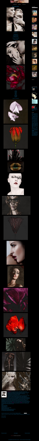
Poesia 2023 (33, 126)
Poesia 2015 (33, 125)
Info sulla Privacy (3, 417)
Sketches (32, 128)
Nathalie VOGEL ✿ (34, 44)
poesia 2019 (34, 134)
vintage (36, 135)
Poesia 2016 (36, 125)
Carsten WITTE (6, 414)
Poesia (37, 123)
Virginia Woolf (36, 130)
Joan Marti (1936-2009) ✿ (34, 64)
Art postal (37, 114)
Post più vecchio (27, 433)
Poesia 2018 (28, 414)
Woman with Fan (33, 131)
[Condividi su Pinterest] (26, 413)
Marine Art (32, 121)
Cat (32, 116)
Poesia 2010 (33, 124)
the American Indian (33, 135)
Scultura (37, 127)
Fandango (14, 414)
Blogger (29, 439)
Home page (16, 433)
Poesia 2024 (36, 126)
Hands (32, 120)
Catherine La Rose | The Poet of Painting (34, 23)
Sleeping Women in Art (35, 128)
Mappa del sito (15, 4)
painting (35, 133)
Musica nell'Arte (35, 121)
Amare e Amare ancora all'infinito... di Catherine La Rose (34, 30)
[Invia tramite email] (24, 413)
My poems (19, 4)
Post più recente (4, 433)
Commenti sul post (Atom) (17, 435)
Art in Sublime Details (34, 114)
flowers (37, 132)
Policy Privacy (24, 4)
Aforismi (32, 113)
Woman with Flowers (36, 131)
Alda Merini (35, 113)
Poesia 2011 (36, 124)
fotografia (17, 414)
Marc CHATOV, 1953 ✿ (34, 77)
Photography (21, 414)
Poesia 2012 (24, 414)
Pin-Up (35, 123)
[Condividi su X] (25, 413)
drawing (35, 132)
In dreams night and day (35, 120)
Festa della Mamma (36, 119)
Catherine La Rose (10, 414)
